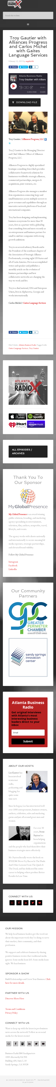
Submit (28, 741)
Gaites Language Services (34, 302)
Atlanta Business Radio (27, 345)
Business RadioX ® (28, 4)
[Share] (30, 67)
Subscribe (32, 92)
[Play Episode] (13, 86)
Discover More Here (14, 998)
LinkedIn (13, 569)
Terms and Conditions (15, 1009)
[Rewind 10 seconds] (21, 87)
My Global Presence (18, 514)
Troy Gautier (34, 348)
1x (26, 87)
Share (43, 92)
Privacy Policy (11, 1012)
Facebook (13, 565)
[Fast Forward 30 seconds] (31, 87)
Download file (26, 102)
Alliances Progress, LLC (33, 139)
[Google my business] (22, 1043)
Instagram (13, 561)
